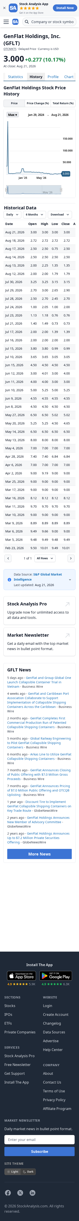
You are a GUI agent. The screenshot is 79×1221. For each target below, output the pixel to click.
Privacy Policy (54, 1099)
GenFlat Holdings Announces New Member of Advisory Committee (38, 819)
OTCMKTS (10, 49)
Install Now (65, 8)
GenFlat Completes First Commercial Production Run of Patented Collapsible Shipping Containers (36, 722)
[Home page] (15, 21)
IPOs (8, 1014)
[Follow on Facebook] (7, 1192)
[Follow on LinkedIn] (32, 1192)
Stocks (9, 1005)
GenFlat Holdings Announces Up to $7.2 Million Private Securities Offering (38, 837)
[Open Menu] (6, 21)
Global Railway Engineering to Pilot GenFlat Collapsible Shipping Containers (39, 742)
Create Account (55, 1014)
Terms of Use (54, 1091)
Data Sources (54, 1032)
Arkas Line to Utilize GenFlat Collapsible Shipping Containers (39, 756)
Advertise (51, 1040)
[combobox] (49, 22)
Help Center (53, 1049)
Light (14, 1171)
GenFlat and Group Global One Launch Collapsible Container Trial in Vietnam (39, 682)
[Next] (71, 558)
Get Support (14, 1073)
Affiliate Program (57, 1108)
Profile (53, 76)
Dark (30, 1171)
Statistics (15, 76)
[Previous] (7, 558)
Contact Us (52, 1082)
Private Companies (20, 1032)
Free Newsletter (17, 1064)
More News (39, 854)
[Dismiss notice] (4, 8)
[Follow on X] (20, 1192)
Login (47, 1005)
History (36, 76)
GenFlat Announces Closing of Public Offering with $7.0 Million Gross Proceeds (39, 774)
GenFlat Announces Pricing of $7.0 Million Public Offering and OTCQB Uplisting (38, 790)
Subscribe (39, 1151)
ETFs (8, 1023)
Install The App (16, 1082)
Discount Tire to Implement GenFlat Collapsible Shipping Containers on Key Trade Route (39, 806)
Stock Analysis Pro (19, 1055)
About (48, 1073)
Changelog (52, 1023)
